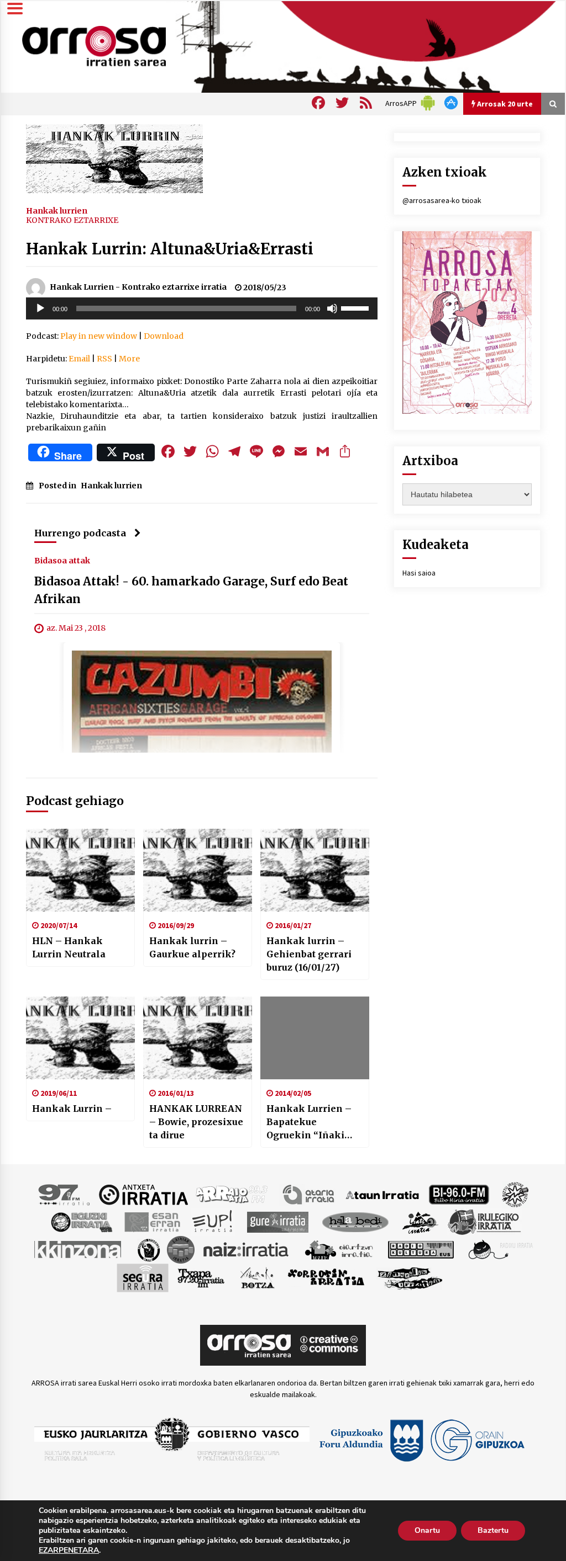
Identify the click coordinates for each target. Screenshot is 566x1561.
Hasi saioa (419, 573)
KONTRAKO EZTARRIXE (72, 220)
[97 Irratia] (64, 1194)
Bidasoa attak (62, 560)
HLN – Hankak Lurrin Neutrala (69, 947)
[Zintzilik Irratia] (410, 1277)
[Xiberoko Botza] (256, 1277)
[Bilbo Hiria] (459, 1194)
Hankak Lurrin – (72, 1108)
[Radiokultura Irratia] (420, 1249)
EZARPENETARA (69, 1550)
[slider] (356, 307)
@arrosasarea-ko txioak (441, 200)
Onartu (427, 1530)
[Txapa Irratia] (201, 1277)
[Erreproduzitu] (40, 308)
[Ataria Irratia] (309, 1194)
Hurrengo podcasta (80, 533)
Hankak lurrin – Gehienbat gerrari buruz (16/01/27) (309, 954)
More (129, 359)
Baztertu (493, 1530)
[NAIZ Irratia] (246, 1249)
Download (164, 336)
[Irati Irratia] (420, 1222)
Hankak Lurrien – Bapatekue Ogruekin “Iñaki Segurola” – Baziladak (309, 1122)
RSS (104, 359)
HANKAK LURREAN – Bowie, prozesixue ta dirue (196, 1122)
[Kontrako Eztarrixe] (147, 1249)
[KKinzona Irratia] (78, 1249)
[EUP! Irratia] (213, 1222)
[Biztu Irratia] (515, 1194)
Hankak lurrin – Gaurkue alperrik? (192, 947)
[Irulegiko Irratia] (484, 1222)
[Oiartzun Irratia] (339, 1249)
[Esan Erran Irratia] (151, 1222)
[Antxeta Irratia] (143, 1194)
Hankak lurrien (56, 210)
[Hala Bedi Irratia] (355, 1222)
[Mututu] (332, 308)
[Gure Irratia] (277, 1222)
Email (79, 359)
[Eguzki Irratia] (81, 1222)
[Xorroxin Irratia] (326, 1277)
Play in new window (98, 336)
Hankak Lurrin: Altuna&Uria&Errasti (169, 249)
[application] (202, 308)
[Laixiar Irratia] (181, 1249)
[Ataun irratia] (382, 1194)
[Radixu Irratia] (500, 1249)
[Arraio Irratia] (232, 1194)
